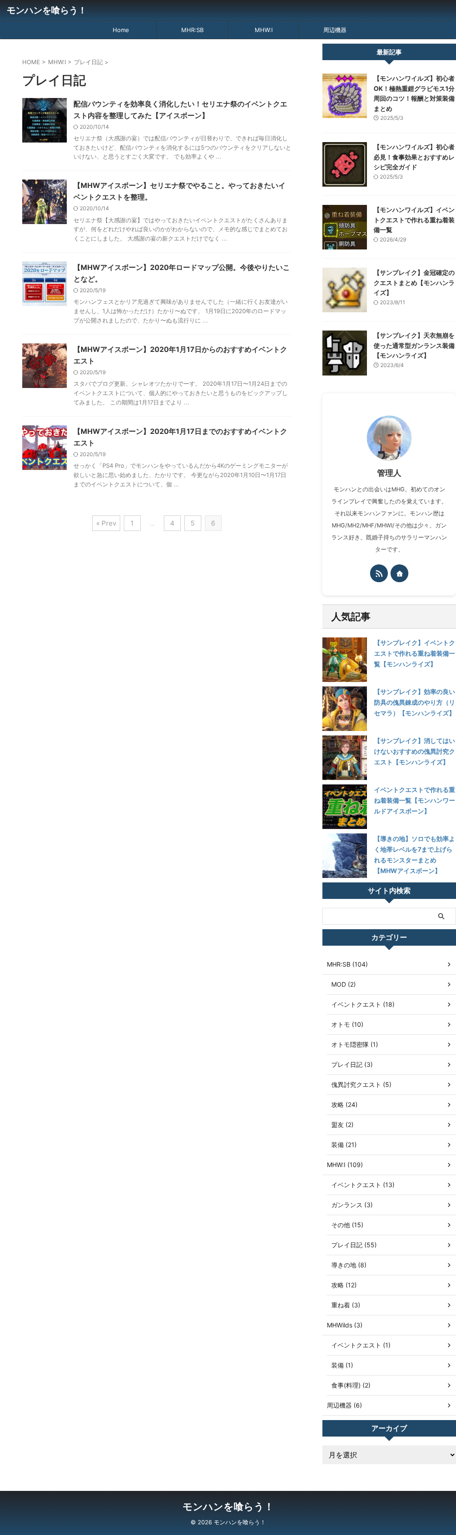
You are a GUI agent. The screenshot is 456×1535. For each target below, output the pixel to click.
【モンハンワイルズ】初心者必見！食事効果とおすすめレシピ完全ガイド (414, 157)
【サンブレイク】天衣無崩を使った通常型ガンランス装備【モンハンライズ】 (414, 345)
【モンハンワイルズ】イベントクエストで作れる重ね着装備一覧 (414, 219)
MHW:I (264, 29)
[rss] (379, 573)
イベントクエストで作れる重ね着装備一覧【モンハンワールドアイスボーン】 (414, 800)
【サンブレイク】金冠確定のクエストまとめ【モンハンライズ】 (414, 282)
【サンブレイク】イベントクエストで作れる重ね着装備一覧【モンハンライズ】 (414, 653)
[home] (399, 573)
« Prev (106, 523)
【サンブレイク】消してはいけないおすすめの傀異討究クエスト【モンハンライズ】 (414, 751)
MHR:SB (192, 29)
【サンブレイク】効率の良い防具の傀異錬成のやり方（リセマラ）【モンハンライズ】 (414, 702)
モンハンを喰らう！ (47, 10)
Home (121, 29)
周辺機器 (334, 29)
